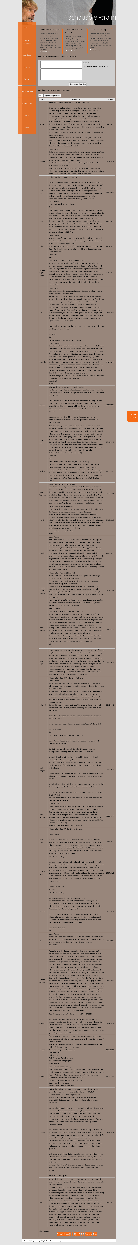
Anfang (59, 1234)
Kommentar (76, 99)
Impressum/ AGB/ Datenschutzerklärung (46, 1241)
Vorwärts (88, 1234)
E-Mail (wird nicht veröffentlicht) (95, 66)
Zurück (66, 1234)
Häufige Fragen (133, 416)
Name (86, 63)
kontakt (27, 1241)
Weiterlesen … (45, 52)
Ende (95, 1234)
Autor (43, 99)
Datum (110, 99)
